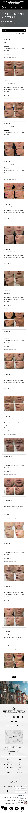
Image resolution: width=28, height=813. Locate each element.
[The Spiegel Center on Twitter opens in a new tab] (14, 717)
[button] (2, 807)
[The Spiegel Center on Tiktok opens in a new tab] (22, 717)
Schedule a (9, 690)
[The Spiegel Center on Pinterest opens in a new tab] (16, 721)
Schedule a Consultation (9, 695)
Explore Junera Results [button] (14, 3)
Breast (8, 762)
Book (17, 811)
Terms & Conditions (8, 786)
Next (14, 677)
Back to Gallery (21, 33)
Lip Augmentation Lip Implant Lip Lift (10, 23)
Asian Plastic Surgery (8, 767)
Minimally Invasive (8, 764)
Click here (6, 46)
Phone (11, 811)
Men (20, 764)
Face (11, 21)
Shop (22, 811)
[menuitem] (5, 717)
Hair (20, 767)
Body (20, 762)
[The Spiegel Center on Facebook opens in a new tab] (10, 717)
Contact (6, 811)
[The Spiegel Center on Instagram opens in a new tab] (5, 717)
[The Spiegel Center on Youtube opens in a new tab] (18, 717)
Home (2, 21)
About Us (8, 759)
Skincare (20, 770)
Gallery (7, 21)
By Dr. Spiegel (7, 42)
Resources (19, 772)
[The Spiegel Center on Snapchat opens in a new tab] (12, 721)
